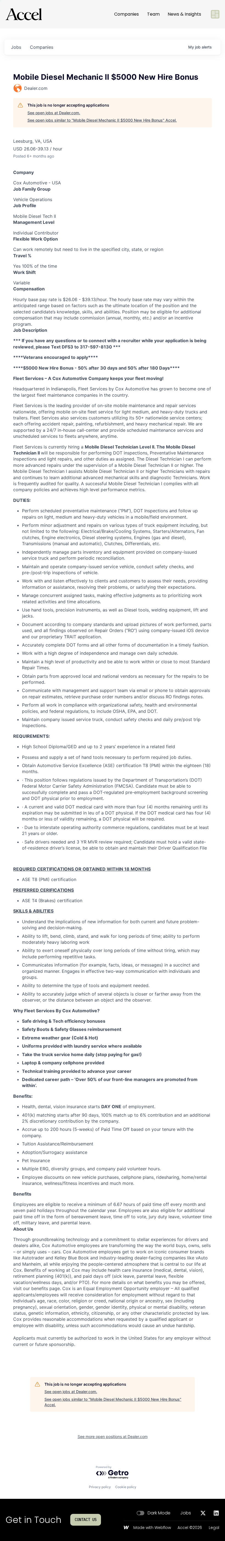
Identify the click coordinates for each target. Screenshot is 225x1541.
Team (153, 14)
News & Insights (184, 14)
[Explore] (215, 14)
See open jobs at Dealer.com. (53, 112)
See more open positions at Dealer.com (113, 1436)
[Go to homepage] (23, 14)
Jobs (185, 1513)
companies (41, 47)
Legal (214, 1527)
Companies (126, 14)
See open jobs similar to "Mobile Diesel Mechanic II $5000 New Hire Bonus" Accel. (102, 120)
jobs (16, 47)
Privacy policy (100, 1487)
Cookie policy (125, 1487)
